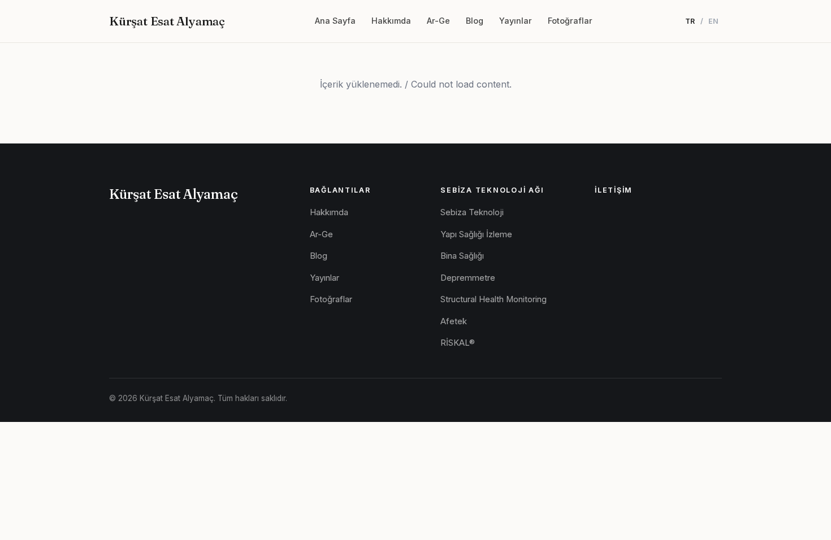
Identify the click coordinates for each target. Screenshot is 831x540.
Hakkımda (391, 20)
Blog (474, 20)
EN (713, 21)
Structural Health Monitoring (493, 299)
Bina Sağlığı (462, 256)
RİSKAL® (457, 343)
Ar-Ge (438, 20)
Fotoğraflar (570, 20)
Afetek (453, 321)
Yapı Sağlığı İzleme (476, 234)
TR (690, 21)
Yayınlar (515, 20)
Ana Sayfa (335, 20)
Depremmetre (467, 278)
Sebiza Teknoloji (472, 212)
